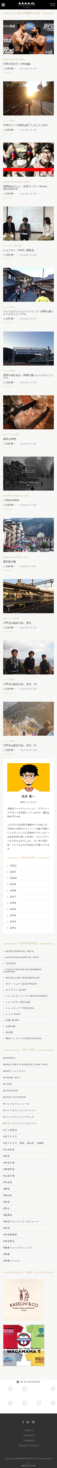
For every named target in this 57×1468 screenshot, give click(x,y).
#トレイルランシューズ (16, 1103)
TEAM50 (11, 963)
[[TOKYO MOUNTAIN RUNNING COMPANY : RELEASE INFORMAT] (35, 1392)
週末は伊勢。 (10, 439)
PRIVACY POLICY (29, 1446)
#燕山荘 (7, 1195)
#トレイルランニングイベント (20, 1110)
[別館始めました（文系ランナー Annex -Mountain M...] (28, 160)
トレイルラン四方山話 (12, 246)
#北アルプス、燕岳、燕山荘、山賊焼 (23, 1143)
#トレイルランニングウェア (18, 1117)
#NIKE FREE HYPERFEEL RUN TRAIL (25, 1064)
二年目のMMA (11, 500)
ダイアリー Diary (11, 435)
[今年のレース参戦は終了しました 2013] (28, 98)
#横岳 (6, 1188)
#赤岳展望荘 (10, 1234)
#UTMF (7, 1084)
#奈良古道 (9, 1162)
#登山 (6, 1208)
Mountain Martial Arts (16, 182)
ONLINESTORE (52, 4)
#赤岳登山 (9, 1241)
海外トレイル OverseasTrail (24, 1038)
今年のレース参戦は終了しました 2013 (25, 125)
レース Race (9, 121)
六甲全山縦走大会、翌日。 (18, 623)
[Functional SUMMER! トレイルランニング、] (50, 1392)
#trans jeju (11, 1077)
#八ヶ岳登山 (10, 1130)
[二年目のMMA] (28, 474)
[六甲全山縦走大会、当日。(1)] (28, 719)
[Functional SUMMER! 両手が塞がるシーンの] (7, 1406)
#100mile (9, 1058)
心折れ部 (11, 1026)
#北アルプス (10, 1136)
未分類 (9, 1032)
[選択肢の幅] (28, 535)
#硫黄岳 (7, 1215)
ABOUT (29, 1430)
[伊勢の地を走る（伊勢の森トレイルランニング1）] (28, 349)
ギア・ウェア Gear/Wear (21, 984)
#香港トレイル (11, 1260)
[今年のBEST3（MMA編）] (28, 37)
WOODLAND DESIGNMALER (23, 978)
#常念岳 (7, 1182)
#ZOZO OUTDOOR (14, 1097)
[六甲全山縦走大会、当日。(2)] (28, 657)
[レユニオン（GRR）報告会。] (28, 223)
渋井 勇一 (10, 68)
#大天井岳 (9, 1149)
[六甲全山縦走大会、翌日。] (28, 596)
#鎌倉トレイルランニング (17, 1247)
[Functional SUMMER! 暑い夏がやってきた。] (50, 1406)
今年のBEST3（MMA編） (17, 64)
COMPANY (29, 1441)
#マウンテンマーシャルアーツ (20, 1123)
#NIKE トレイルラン (14, 1071)
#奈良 (6, 1156)
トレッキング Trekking (20, 1008)
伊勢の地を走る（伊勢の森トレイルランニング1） (28, 376)
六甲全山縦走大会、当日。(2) (20, 684)
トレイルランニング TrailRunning (27, 996)
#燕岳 (6, 1202)
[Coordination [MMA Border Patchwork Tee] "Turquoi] (21, 1392)
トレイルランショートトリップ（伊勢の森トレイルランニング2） (28, 313)
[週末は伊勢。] (28, 412)
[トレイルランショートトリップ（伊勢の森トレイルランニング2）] (28, 285)
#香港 (6, 1254)
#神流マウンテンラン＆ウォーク (21, 1221)
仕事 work (12, 1020)
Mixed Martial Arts (14, 59)
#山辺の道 (9, 1175)
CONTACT (29, 1436)
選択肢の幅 (9, 561)
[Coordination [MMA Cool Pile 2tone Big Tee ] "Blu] (7, 1392)
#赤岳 (6, 1228)
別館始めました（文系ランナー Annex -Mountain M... (26, 188)
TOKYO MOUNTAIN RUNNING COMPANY (22, 971)
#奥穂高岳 (9, 1169)
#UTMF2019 (10, 1090)
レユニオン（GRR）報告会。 (19, 250)
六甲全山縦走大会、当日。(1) (19, 745)
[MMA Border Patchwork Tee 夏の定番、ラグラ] (35, 1406)
